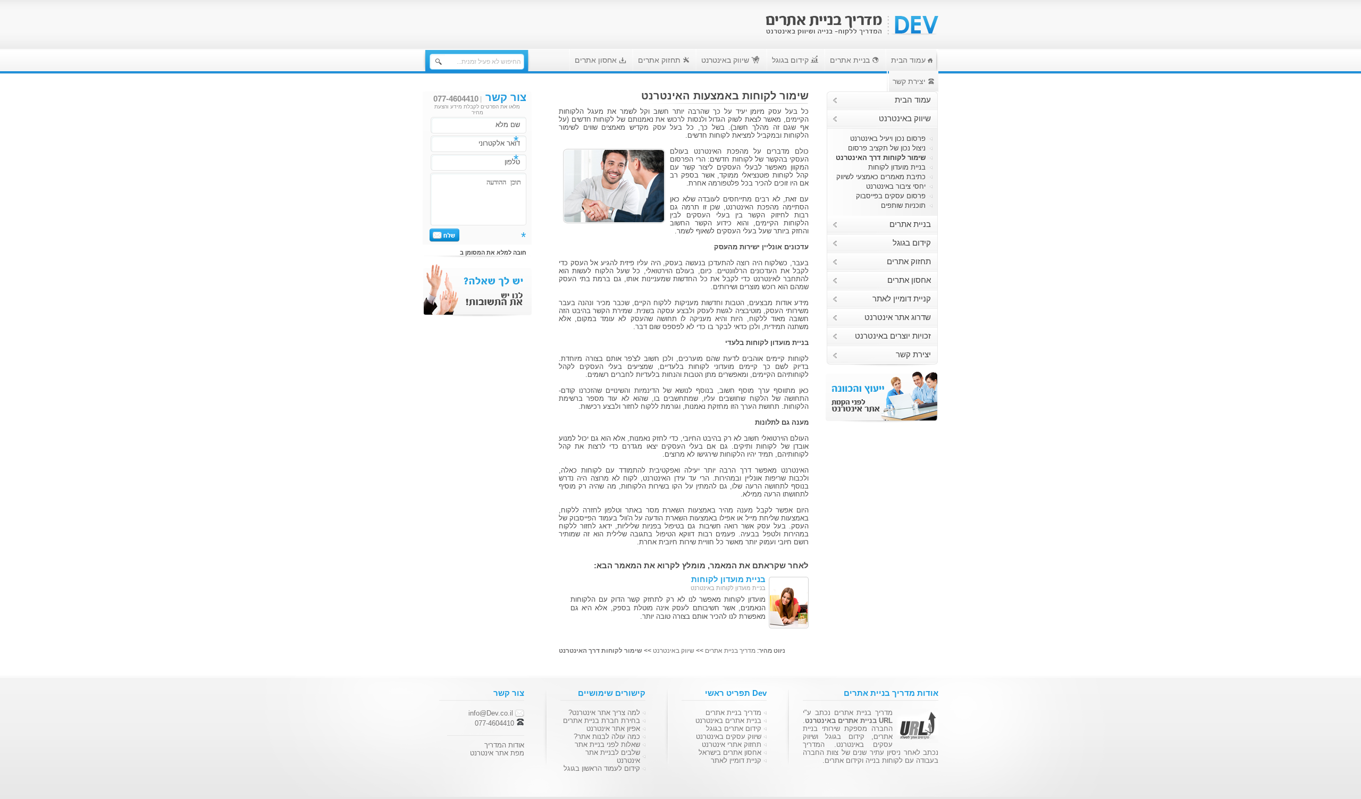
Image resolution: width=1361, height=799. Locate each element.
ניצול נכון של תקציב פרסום (887, 148)
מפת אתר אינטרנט (497, 753)
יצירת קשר (910, 81)
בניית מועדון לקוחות (897, 167)
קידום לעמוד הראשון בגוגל (602, 768)
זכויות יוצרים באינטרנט (893, 336)
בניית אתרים (851, 60)
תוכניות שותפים (903, 205)
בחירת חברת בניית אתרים (601, 721)
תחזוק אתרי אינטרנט (731, 744)
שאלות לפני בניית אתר (607, 744)
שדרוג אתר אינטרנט (897, 317)
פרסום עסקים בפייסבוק (891, 196)
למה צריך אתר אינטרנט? (604, 713)
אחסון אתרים (597, 60)
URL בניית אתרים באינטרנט (849, 721)
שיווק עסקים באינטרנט (728, 737)
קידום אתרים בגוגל (733, 729)
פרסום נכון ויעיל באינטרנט (888, 138)
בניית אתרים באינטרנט (728, 721)
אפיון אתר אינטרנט (613, 729)
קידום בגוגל (791, 60)
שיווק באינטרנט (726, 60)
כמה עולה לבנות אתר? (607, 737)
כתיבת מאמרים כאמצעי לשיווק (881, 177)
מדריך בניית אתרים (730, 650)
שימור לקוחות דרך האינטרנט (881, 158)
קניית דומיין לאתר (901, 299)
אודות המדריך (504, 745)
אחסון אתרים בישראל (730, 752)
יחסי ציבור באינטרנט (896, 186)
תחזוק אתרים (660, 60)
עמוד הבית (909, 60)
